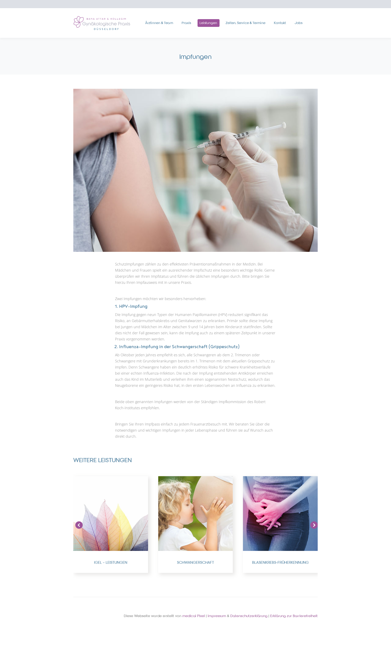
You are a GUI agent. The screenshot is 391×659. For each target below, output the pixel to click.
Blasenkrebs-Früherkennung (280, 562)
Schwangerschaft (195, 562)
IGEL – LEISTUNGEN (110, 562)
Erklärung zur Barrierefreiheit (294, 616)
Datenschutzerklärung (248, 616)
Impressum (217, 616)
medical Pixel (193, 616)
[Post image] (110, 513)
